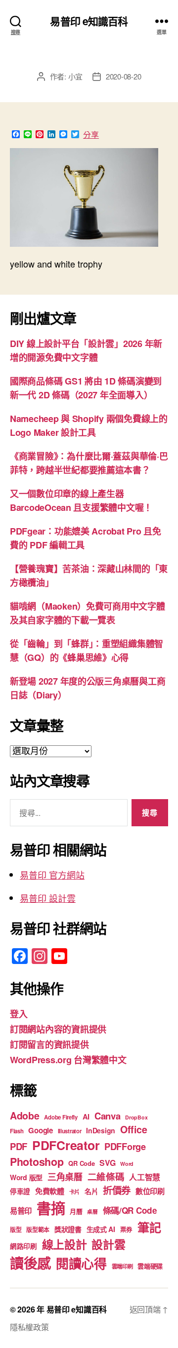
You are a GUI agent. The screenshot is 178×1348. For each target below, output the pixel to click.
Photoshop (37, 1161)
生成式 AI (101, 1229)
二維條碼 (106, 1176)
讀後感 (30, 1263)
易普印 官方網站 (52, 874)
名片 (91, 1191)
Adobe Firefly (61, 1117)
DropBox (136, 1117)
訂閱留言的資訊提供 (49, 1044)
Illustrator (70, 1131)
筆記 (149, 1227)
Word (127, 1163)
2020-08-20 (123, 76)
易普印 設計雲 (48, 897)
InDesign (100, 1130)
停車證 (20, 1191)
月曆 (76, 1211)
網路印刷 (23, 1246)
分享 (91, 135)
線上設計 (64, 1244)
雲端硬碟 (150, 1266)
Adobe (25, 1115)
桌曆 (92, 1211)
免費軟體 (49, 1191)
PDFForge (125, 1146)
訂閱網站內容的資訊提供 (58, 1029)
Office (133, 1129)
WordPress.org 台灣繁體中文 (68, 1059)
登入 (18, 1013)
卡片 (74, 1192)
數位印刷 (150, 1191)
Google (40, 1130)
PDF (18, 1146)
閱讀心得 (81, 1263)
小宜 (75, 76)
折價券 (117, 1190)
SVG (107, 1162)
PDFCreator (65, 1145)
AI (86, 1116)
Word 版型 (26, 1177)
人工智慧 (144, 1177)
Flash (17, 1131)
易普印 (21, 1210)
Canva (107, 1115)
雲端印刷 (122, 1266)
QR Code (81, 1163)
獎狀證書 (68, 1229)
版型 (15, 1230)
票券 (126, 1229)
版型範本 (37, 1230)
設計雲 (108, 1244)
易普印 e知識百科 (89, 21)
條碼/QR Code (130, 1210)
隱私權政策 (29, 1327)
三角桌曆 (65, 1176)
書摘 (51, 1207)
